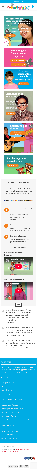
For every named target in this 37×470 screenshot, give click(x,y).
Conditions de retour (23, 449)
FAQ (2, 386)
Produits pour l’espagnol (10, 405)
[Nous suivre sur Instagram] (28, 458)
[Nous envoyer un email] (31, 458)
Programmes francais (9, 416)
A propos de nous (7, 383)
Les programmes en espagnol (12, 409)
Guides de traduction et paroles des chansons (17, 420)
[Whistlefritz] (18, 6)
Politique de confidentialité (10, 451)
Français (16, 1)
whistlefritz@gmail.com (9, 438)
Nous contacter (7, 435)
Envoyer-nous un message (10, 431)
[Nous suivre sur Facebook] (25, 458)
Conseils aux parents (8, 390)
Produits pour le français (10, 412)
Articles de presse (7, 394)
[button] (3, 6)
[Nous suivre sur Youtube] (34, 458)
